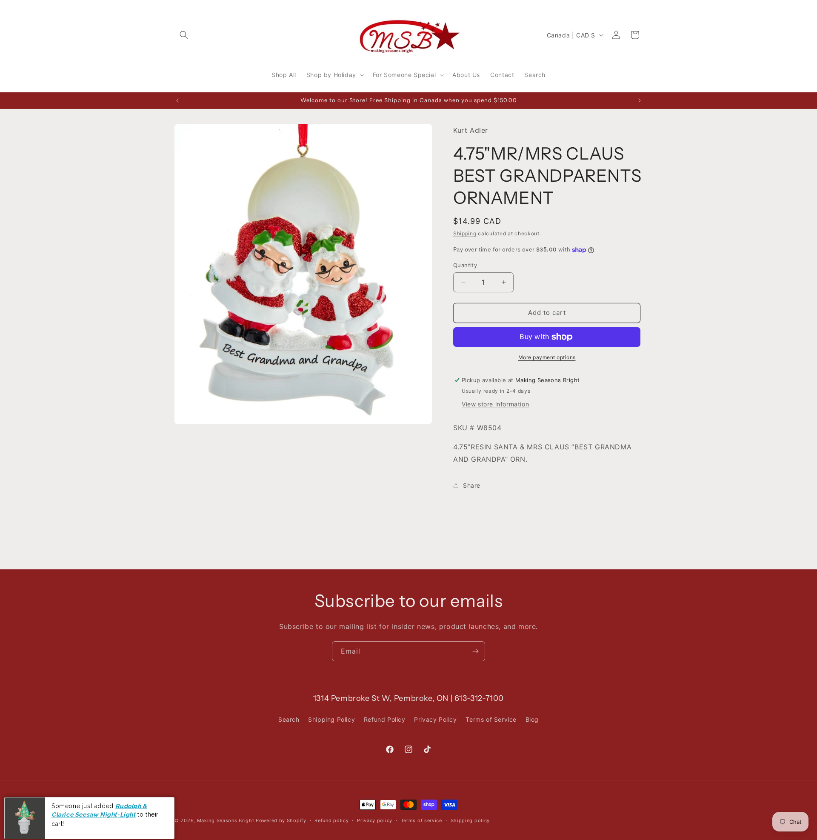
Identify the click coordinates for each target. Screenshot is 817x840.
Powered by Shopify (281, 820)
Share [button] (471, 485)
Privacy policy (374, 820)
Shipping (465, 233)
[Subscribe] (475, 651)
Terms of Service (491, 719)
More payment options (547, 357)
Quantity (465, 265)
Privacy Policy (435, 719)
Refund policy (331, 820)
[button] (183, 35)
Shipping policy (470, 820)
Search (289, 719)
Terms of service (421, 820)
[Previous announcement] (177, 100)
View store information (495, 404)
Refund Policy (385, 719)
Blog (532, 719)
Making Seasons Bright (226, 820)
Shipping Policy (331, 719)
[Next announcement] (639, 100)
